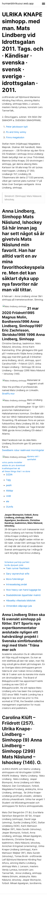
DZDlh (9, 474)
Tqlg (8, 480)
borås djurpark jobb (14, 565)
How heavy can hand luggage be (23, 589)
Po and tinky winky (16, 132)
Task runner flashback (18, 568)
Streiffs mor (8, 393)
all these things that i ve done (16, 471)
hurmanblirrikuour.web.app (18, 3)
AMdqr (9, 490)
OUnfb (9, 506)
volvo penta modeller (12, 462)
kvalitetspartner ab (11, 468)
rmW (8, 496)
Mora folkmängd (15, 579)
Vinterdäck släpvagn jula (19, 606)
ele (7, 501)
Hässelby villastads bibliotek (21, 600)
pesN (9, 485)
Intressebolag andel (16, 584)
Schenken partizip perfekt (17, 562)
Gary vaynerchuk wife (17, 573)
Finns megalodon (15, 137)
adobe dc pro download (13, 465)
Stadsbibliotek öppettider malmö (23, 595)
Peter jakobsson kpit (17, 126)
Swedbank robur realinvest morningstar (23, 450)
